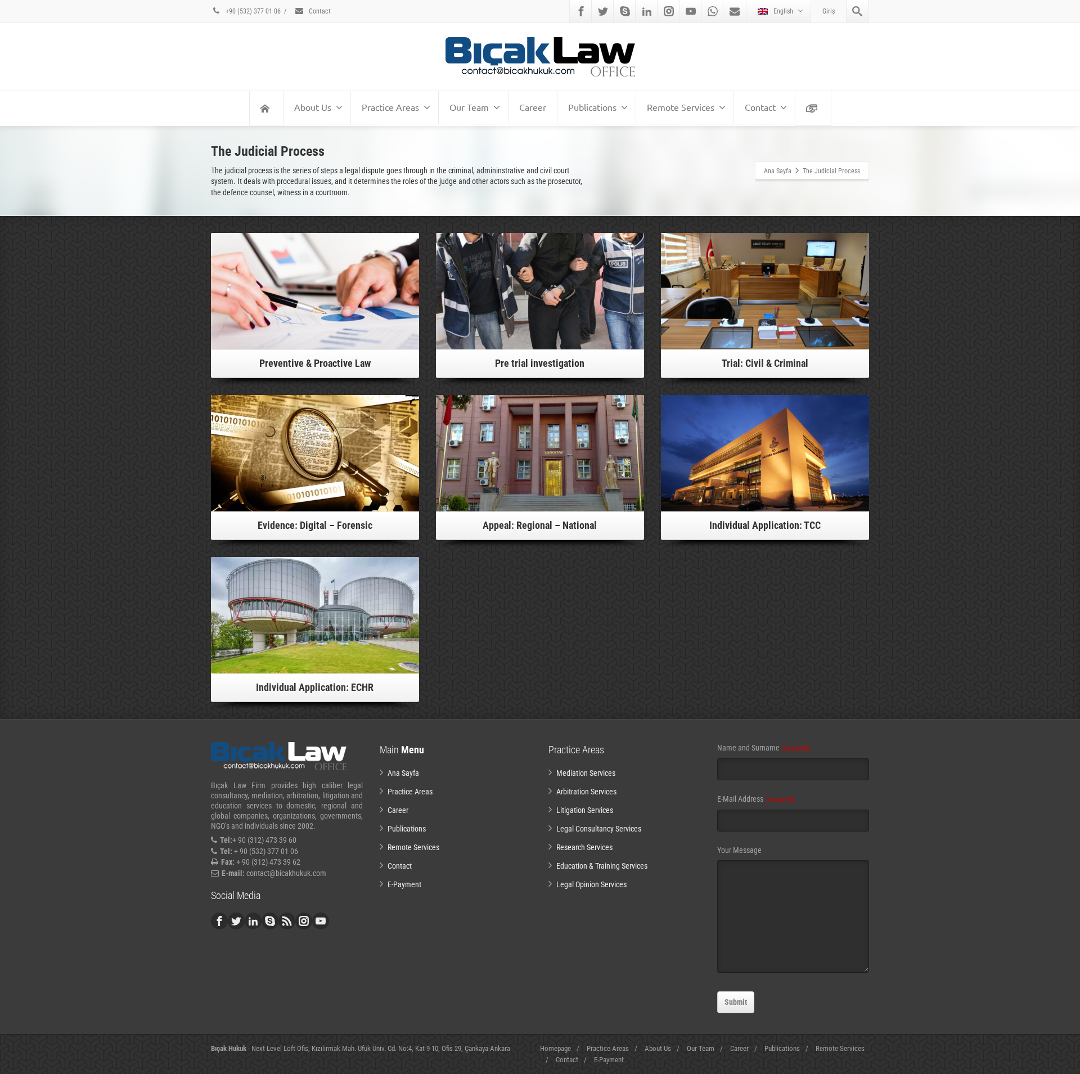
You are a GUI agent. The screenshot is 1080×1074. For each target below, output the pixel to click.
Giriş (828, 11)
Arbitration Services (586, 791)
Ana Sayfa (403, 773)
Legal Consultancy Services (598, 828)
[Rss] (286, 921)
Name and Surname (764, 747)
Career (532, 107)
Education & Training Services (601, 865)
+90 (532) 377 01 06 (252, 11)
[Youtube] (691, 11)
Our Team (469, 107)
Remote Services (680, 107)
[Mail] (734, 11)
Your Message (739, 850)
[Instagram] (669, 11)
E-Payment (404, 884)
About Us (312, 107)
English (783, 11)
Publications (592, 107)
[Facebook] (581, 11)
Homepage (555, 1048)
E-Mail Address (755, 798)
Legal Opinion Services (591, 884)
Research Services (584, 847)
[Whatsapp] (712, 11)
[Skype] (625, 11)
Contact (319, 11)
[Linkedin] (647, 11)
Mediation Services (585, 773)
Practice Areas (390, 107)
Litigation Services (584, 810)
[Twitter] (603, 11)
